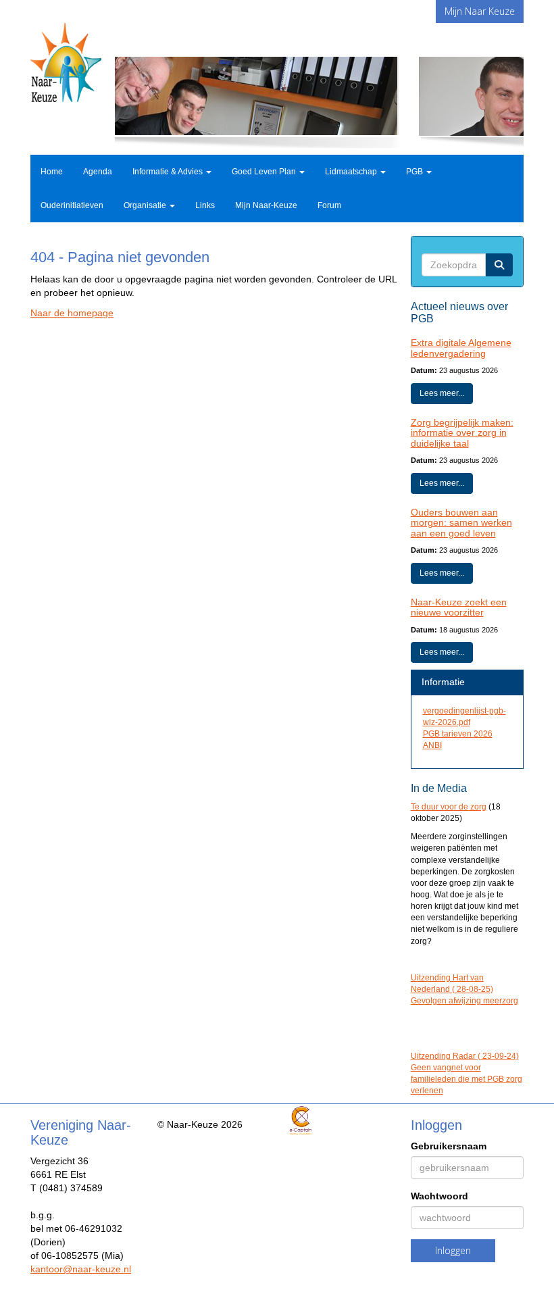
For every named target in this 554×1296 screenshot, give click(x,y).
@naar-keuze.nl (80, 1269)
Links (205, 205)
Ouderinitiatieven (72, 205)
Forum (329, 205)
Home (52, 171)
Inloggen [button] (453, 1250)
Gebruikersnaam (448, 1146)
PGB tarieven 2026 (458, 734)
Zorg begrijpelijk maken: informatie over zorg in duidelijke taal (462, 433)
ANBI (432, 745)
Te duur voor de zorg (448, 807)
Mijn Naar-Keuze (266, 205)
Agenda (97, 171)
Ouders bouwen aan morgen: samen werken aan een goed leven (461, 523)
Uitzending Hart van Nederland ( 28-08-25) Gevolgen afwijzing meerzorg (464, 989)
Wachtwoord (439, 1196)
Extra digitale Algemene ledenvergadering (461, 347)
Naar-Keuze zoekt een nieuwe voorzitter (459, 607)
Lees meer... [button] (442, 393)
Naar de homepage (72, 312)
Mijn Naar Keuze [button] (480, 11)
